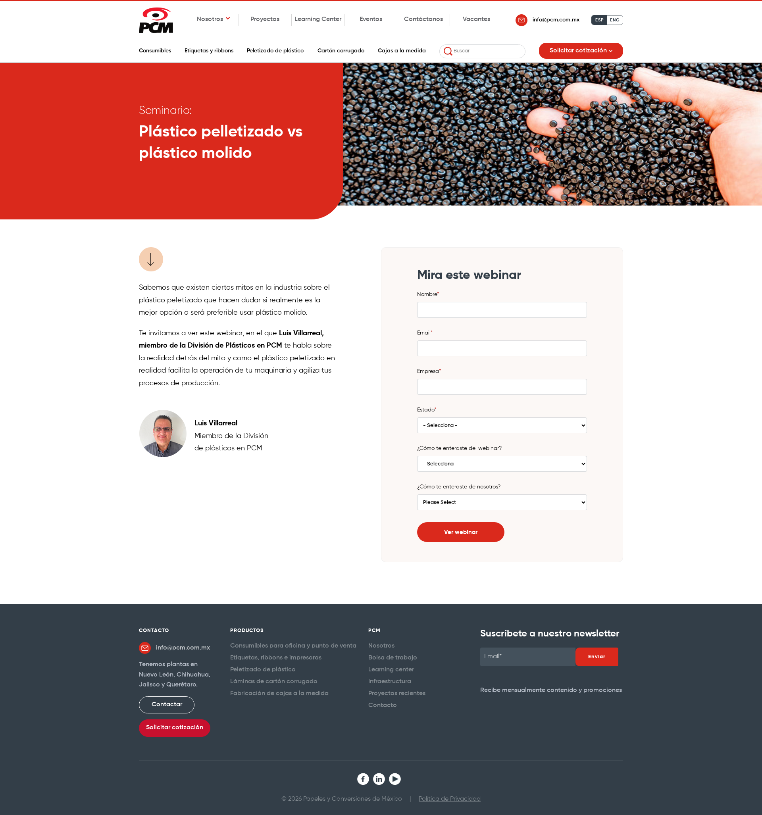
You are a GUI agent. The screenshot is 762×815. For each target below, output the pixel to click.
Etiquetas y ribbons (209, 51)
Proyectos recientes (396, 693)
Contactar (167, 705)
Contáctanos (423, 19)
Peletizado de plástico (275, 51)
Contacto (382, 705)
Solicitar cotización (174, 728)
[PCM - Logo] (156, 20)
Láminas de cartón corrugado (274, 682)
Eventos (371, 19)
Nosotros (381, 646)
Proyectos (264, 19)
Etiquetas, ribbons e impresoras (275, 658)
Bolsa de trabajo (392, 658)
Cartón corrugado (341, 51)
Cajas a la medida (402, 51)
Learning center (391, 670)
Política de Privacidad (450, 799)
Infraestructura (389, 682)
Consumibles (155, 51)
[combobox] (482, 51)
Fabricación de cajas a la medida (279, 693)
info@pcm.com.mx (556, 20)
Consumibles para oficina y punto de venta (293, 646)
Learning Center (317, 19)
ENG (615, 20)
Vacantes (476, 19)
